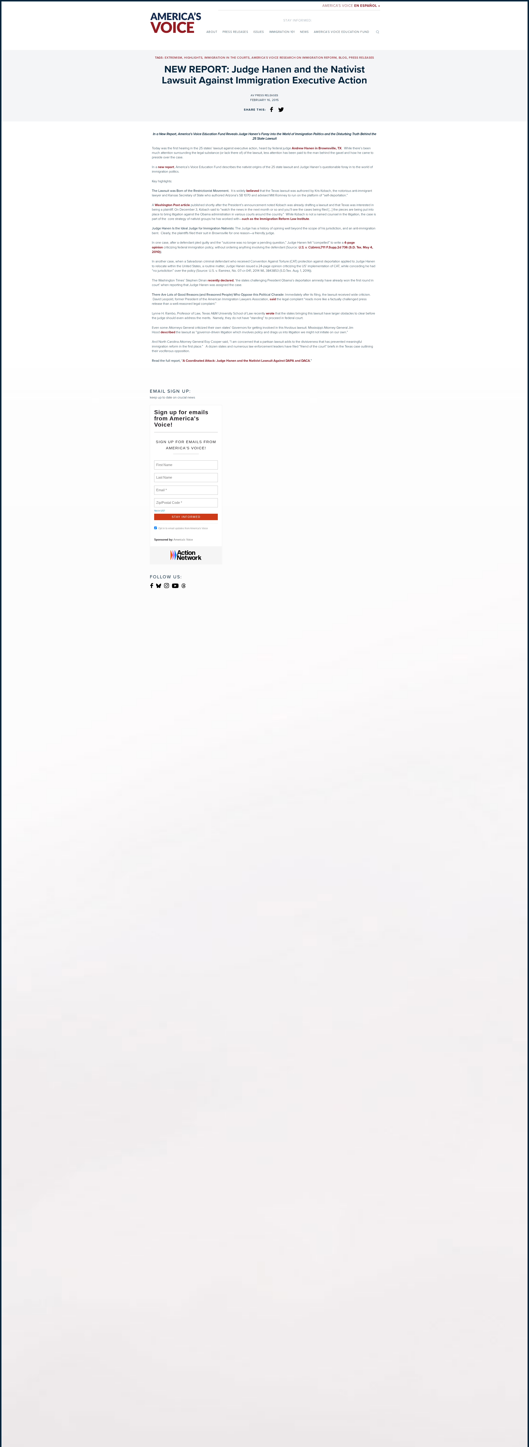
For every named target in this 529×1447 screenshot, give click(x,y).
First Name (164, 462)
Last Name (163, 475)
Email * (161, 487)
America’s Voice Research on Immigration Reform (294, 57)
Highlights (193, 57)
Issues (258, 32)
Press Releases (235, 32)
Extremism (173, 57)
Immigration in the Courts (227, 57)
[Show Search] (377, 32)
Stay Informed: (297, 20)
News (304, 32)
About (211, 32)
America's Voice (351, 5)
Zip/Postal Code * (168, 500)
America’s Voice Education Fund (341, 32)
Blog (343, 57)
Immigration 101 (282, 32)
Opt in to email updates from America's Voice (183, 528)
